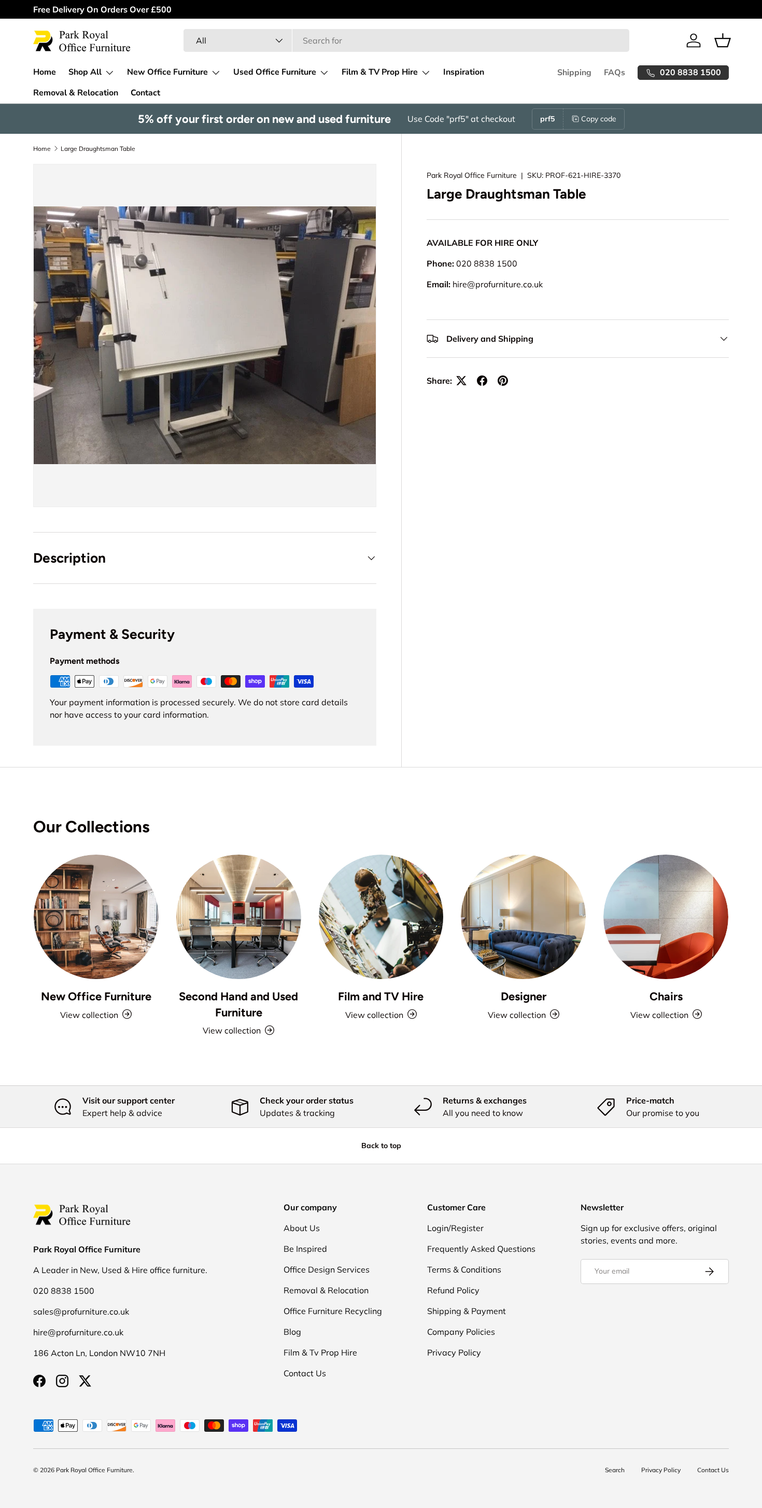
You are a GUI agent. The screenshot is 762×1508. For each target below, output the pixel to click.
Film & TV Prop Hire (380, 72)
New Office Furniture (167, 72)
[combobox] (406, 40)
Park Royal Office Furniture (472, 175)
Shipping (574, 72)
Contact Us (305, 1373)
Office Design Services (327, 1269)
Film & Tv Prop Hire (320, 1352)
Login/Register (455, 1228)
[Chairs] (665, 917)
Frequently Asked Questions (481, 1249)
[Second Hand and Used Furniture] (238, 917)
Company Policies (461, 1332)
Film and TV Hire (381, 995)
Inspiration (463, 72)
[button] (722, 40)
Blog (292, 1332)
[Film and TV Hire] (381, 917)
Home (44, 72)
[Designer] (523, 917)
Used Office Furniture (274, 72)
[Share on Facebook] (482, 380)
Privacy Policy (454, 1352)
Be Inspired (305, 1249)
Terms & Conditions (464, 1269)
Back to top (381, 1145)
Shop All (85, 72)
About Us (302, 1228)
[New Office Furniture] (96, 917)
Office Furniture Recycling (333, 1311)
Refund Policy (453, 1290)
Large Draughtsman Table (98, 148)
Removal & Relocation (75, 93)
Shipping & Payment (466, 1311)
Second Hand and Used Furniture (238, 1003)
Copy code (598, 118)
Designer (523, 995)
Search (615, 1470)
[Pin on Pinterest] (502, 380)
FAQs (614, 72)
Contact (145, 93)
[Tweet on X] (461, 380)
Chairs (666, 995)
